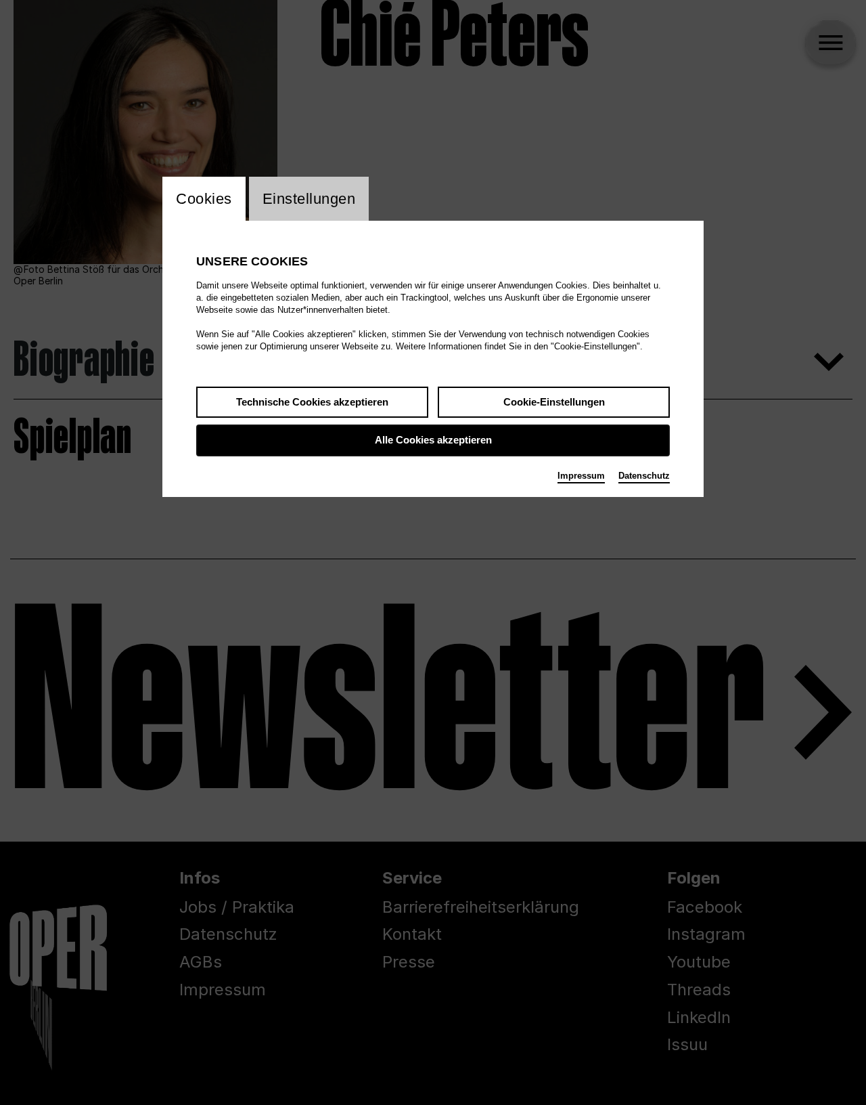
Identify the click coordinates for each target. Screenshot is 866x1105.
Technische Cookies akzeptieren (312, 402)
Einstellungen (309, 198)
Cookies (204, 198)
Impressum (581, 476)
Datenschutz (644, 476)
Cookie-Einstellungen (554, 402)
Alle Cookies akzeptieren (433, 440)
